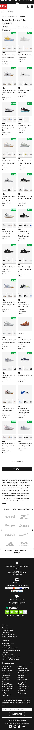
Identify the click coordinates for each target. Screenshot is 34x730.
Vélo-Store (21, 691)
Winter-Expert (22, 693)
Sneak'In (21, 675)
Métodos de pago (7, 654)
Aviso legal (5, 652)
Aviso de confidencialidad (10, 659)
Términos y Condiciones (10, 648)
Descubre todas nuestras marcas (17, 552)
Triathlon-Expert (23, 686)
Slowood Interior (23, 671)
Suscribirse (17, 714)
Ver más (17, 469)
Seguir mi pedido (7, 632)
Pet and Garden (23, 668)
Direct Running (7, 671)
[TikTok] (19, 727)
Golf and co (5, 682)
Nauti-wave (5, 691)
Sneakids (21, 677)
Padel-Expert (6, 695)
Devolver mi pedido (8, 634)
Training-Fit (21, 682)
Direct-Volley (6, 673)
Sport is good (22, 679)
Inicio (3, 16)
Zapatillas (10, 16)
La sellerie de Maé (8, 686)
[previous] (1, 530)
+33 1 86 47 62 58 (17, 575)
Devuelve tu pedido (17, 603)
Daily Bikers (6, 668)
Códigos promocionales (9, 637)
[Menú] (2, 11)
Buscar (10, 12)
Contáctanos (17, 569)
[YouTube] (23, 727)
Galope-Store (6, 679)
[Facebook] (10, 727)
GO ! (17, 3)
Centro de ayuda (7, 630)
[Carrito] (32, 6)
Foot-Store (5, 677)
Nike (16, 16)
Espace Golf (6, 675)
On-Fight (4, 693)
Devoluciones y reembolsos (11, 650)
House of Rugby (7, 684)
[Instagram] (14, 727)
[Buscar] (7, 11)
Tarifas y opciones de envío (11, 657)
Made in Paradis (7, 688)
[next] (32, 530)
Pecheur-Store (22, 666)
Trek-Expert (21, 684)
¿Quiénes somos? (8, 643)
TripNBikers (22, 688)
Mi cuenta (5, 628)
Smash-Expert (22, 673)
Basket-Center (6, 666)
